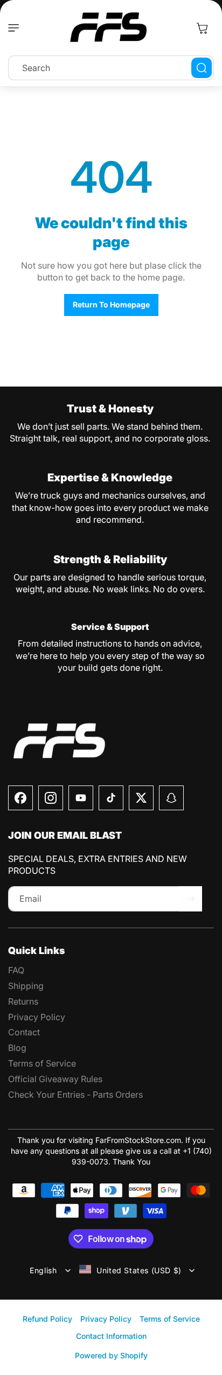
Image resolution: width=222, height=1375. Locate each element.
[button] (16, 28)
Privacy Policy (105, 1318)
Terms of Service (170, 1318)
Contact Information (111, 1336)
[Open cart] (202, 28)
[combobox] (111, 68)
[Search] (201, 68)
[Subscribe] (190, 898)
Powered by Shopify (111, 1355)
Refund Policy (47, 1318)
